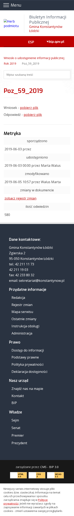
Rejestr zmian (22, 305)
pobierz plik (29, 107)
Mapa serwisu (22, 311)
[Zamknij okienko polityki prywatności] (69, 500)
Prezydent (19, 443)
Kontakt (18, 396)
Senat (16, 428)
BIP (14, 403)
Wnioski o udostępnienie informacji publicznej (34, 58)
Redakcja (18, 297)
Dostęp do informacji (28, 350)
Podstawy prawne (25, 357)
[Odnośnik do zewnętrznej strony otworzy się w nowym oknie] (55, 41)
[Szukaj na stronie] (67, 75)
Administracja (22, 333)
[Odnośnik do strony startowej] (5, 52)
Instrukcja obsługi (25, 326)
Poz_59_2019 (30, 63)
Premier (18, 435)
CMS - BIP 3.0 (49, 467)
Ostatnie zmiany (24, 319)
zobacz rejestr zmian (20, 198)
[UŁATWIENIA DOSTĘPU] (13, 41)
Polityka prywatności (27, 364)
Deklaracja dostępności (29, 371)
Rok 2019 (10, 63)
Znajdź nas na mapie (27, 388)
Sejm (15, 420)
